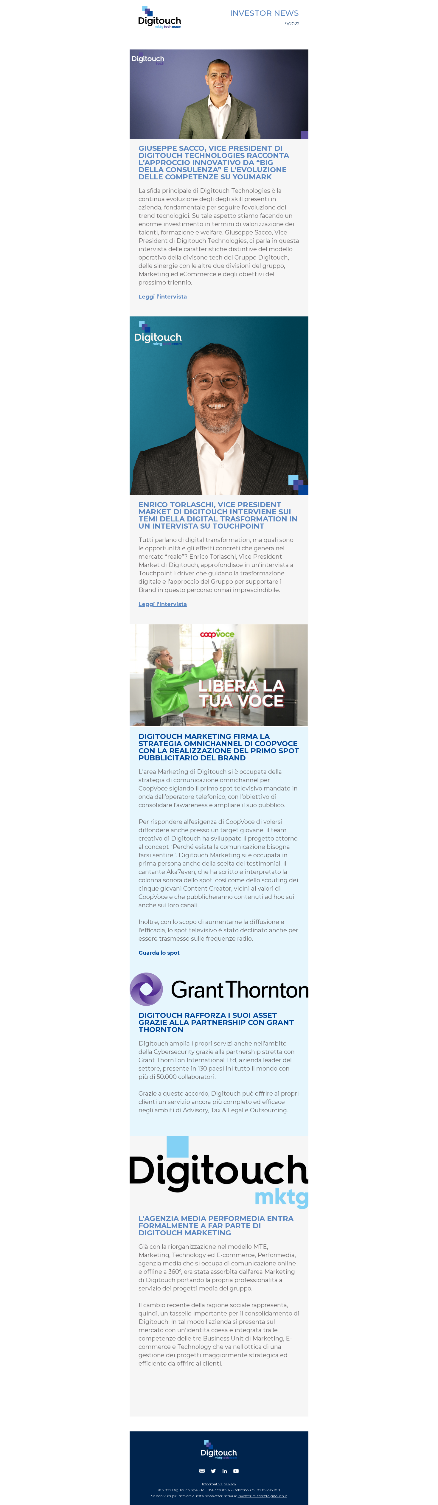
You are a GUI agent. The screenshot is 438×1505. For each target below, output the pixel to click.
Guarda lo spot (159, 953)
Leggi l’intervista (163, 296)
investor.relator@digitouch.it (262, 1496)
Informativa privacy (219, 1484)
